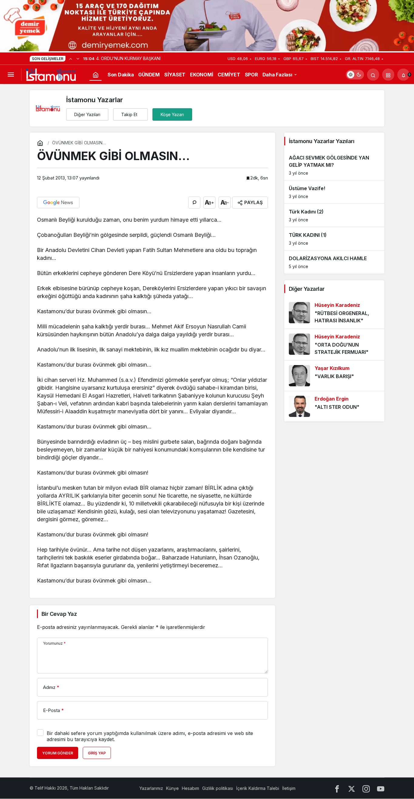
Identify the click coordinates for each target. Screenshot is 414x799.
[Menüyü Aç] (11, 75)
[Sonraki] (78, 58)
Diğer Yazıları (87, 114)
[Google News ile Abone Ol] (58, 202)
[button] (388, 75)
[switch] (355, 74)
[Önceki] (70, 58)
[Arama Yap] (373, 75)
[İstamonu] (51, 74)
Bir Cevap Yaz (59, 614)
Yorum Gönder (57, 753)
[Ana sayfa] (95, 75)
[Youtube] (380, 788)
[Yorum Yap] (194, 202)
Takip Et (129, 114)
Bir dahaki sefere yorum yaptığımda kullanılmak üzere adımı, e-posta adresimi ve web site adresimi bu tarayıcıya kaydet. (150, 736)
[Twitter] (351, 788)
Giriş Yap (97, 753)
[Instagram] (366, 788)
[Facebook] (337, 788)
